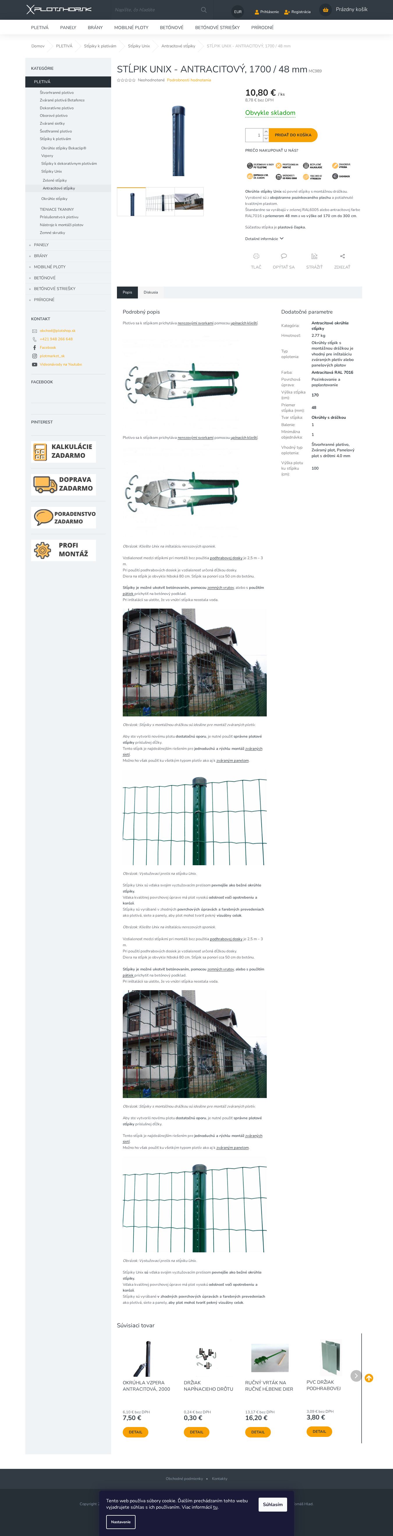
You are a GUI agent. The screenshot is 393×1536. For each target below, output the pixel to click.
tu (215, 1507)
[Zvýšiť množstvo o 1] (266, 131)
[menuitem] (39, 27)
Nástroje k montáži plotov (61, 225)
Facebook (48, 347)
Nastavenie (121, 1522)
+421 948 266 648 (56, 339)
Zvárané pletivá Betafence (62, 100)
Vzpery (47, 155)
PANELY (41, 245)
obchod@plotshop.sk (58, 330)
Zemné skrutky (52, 232)
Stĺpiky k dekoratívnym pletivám (69, 163)
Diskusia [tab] (151, 292)
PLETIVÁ (42, 82)
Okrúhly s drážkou (329, 417)
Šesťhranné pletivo (56, 131)
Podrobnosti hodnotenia (189, 80)
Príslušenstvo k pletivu (59, 217)
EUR (238, 12)
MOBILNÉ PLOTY (49, 267)
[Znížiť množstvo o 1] (266, 138)
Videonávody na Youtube (61, 364)
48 (314, 407)
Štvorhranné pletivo (57, 92)
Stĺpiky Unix (51, 171)
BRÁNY (40, 256)
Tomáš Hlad (302, 1504)
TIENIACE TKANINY (57, 209)
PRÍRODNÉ (44, 300)
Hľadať (204, 10)
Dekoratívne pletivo (57, 108)
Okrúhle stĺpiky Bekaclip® (63, 148)
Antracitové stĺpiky (59, 188)
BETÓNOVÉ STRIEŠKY (54, 289)
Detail (135, 1432)
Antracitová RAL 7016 (332, 372)
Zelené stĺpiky (55, 180)
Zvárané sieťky (52, 123)
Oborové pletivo (53, 115)
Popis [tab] (127, 292)
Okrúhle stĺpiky (54, 198)
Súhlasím (273, 1504)
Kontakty (219, 1478)
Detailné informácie (261, 239)
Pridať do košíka (293, 135)
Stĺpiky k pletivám (55, 139)
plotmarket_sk (52, 356)
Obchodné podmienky (184, 1478)
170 (315, 395)
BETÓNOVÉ (45, 278)
